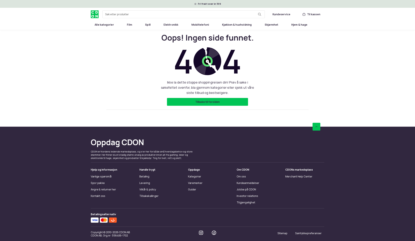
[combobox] (183, 14)
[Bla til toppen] (316, 127)
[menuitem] (104, 25)
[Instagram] (201, 233)
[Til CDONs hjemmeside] (95, 14)
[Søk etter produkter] (259, 14)
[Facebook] (214, 233)
